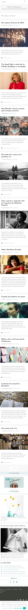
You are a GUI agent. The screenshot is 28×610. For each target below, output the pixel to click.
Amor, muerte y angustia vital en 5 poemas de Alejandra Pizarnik (12, 203)
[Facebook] (10, 582)
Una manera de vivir (9, 428)
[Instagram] (26, 600)
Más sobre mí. (4, 520)
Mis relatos (15, 589)
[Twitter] (13, 582)
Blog (20, 589)
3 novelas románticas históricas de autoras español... (14, 573)
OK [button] (24, 608)
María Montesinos (14, 7)
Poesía (4, 243)
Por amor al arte (6, 58)
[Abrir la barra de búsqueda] (24, 1)
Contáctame (2, 590)
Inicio (1, 592)
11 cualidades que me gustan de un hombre (12, 566)
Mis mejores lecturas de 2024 (12, 23)
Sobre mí (2, 589)
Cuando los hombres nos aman (13, 297)
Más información (18, 608)
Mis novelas (8, 589)
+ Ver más (14, 468)
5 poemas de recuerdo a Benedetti (10, 569)
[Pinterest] (17, 582)
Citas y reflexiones (7, 148)
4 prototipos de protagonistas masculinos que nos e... (14, 571)
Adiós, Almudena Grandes (11, 249)
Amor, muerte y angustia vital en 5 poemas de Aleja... (14, 567)
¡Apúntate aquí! (20, 557)
